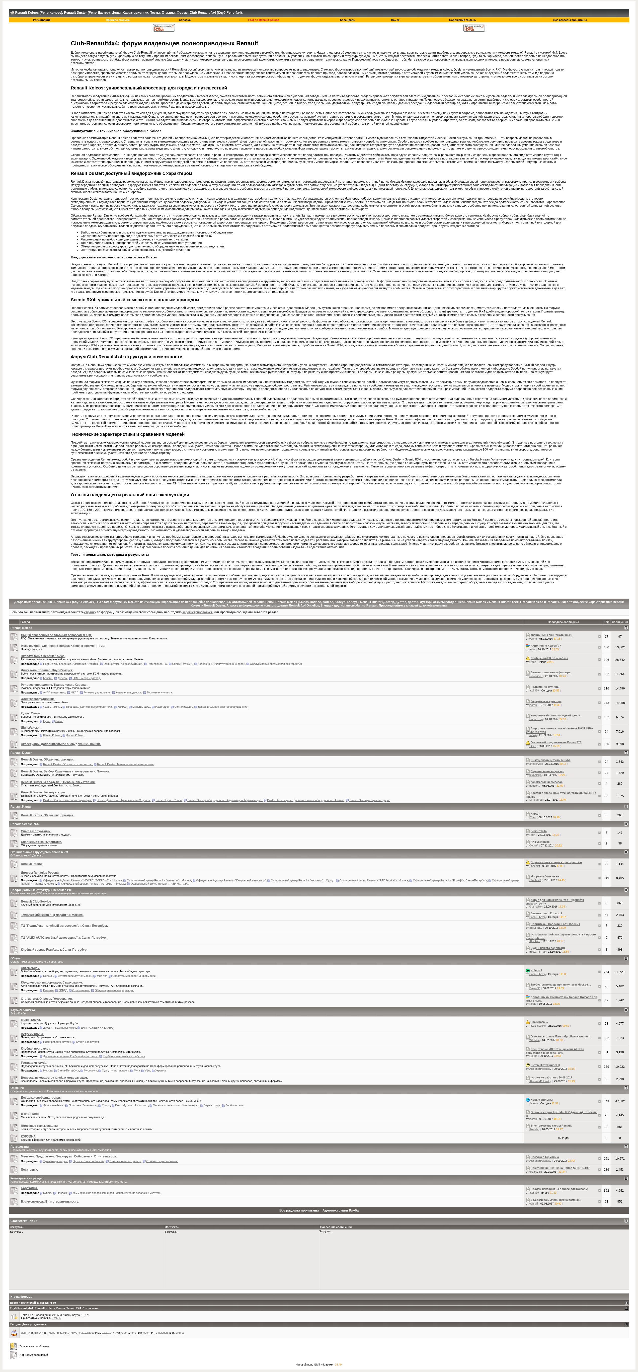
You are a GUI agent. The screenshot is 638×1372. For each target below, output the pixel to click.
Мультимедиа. (141, 706)
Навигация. (162, 706)
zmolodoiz (162, 1332)
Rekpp (533, 1055)
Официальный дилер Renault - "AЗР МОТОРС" (160, 883)
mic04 (38, 1332)
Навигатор (536, 719)
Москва (48, 1070)
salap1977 (108, 1332)
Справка (185, 19)
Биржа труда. (212, 1105)
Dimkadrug (536, 799)
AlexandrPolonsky (540, 1068)
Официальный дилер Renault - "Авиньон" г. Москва (159, 880)
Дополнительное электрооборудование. (223, 706)
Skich (532, 746)
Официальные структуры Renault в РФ (39, 852)
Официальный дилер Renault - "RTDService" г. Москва (373, 880)
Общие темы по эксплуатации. (123, 663)
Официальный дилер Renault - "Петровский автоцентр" (231, 880)
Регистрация (41, 19)
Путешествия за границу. (125, 1161)
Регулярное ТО (157, 663)
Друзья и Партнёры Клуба (59, 1027)
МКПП (75, 692)
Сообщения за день (462, 19)
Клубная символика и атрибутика (124, 1056)
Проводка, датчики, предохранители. (89, 706)
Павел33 (534, 988)
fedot (532, 649)
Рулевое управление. (97, 692)
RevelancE (536, 676)
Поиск (395, 19)
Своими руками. (182, 663)
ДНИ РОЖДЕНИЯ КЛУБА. (97, 1027)
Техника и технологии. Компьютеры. (176, 1105)
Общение (17, 1088)
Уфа (147, 1070)
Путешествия (20, 1146)
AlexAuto (534, 941)
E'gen (532, 661)
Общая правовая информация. (114, 990)
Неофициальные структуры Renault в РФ (41, 890)
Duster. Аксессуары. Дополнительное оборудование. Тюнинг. (305, 800)
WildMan (534, 1040)
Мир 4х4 (102, 975)
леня (24, 1332)
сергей (533, 1203)
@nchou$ (535, 880)
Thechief (534, 865)
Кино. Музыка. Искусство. (131, 1105)
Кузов (46, 721)
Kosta (532, 1003)
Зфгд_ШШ (535, 927)
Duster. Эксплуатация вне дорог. (369, 800)
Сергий (533, 845)
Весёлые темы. (235, 1105)
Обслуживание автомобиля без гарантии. (276, 663)
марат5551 (56, 1332)
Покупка (48, 990)
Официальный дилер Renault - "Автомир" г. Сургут (302, 880)
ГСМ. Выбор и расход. (87, 678)
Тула (137, 1070)
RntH (532, 834)
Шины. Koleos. (52, 735)
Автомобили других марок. (75, 975)
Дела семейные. (53, 1105)
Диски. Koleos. (75, 735)
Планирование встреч (57, 1041)
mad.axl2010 (86, 1332)
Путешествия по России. (88, 1161)
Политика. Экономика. (83, 1105)
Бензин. (48, 678)
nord (133, 1332)
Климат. (122, 706)
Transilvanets (537, 1025)
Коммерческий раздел (27, 1178)
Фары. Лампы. (52, 706)
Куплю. (47, 1192)
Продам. (62, 1192)
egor (146, 1332)
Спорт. (106, 1105)
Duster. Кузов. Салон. (169, 800)
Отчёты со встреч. (88, 1041)
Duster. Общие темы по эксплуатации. (67, 800)
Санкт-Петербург (68, 1070)
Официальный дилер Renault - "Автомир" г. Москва (93, 883)
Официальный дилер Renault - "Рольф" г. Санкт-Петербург (450, 880)
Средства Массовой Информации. (134, 975)
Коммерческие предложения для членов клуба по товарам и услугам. (117, 1192)
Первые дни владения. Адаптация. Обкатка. (71, 663)
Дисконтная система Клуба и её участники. (70, 1056)
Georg (125, 1332)
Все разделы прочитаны (570, 19)
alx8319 (534, 690)
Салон (59, 721)
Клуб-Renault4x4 (22, 1010)
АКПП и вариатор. (54, 692)
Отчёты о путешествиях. (162, 1161)
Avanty (533, 1103)
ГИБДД (63, 990)
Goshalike (535, 906)
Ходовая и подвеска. (129, 692)
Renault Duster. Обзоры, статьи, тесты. (67, 764)
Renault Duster (21, 753)
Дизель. (63, 678)
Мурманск (90, 1070)
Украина (160, 1070)
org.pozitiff (535, 1171)
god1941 (534, 785)
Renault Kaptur (21, 806)
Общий (15, 958)
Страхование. (81, 990)
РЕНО (74, 1332)
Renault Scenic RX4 (24, 824)
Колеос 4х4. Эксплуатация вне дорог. (221, 663)
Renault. (48, 975)
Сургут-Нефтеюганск (115, 1070)
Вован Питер (537, 916)
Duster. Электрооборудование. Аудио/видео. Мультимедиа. (224, 800)
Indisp (533, 735)
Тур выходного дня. (55, 1161)
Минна (179, 1332)
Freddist (534, 1129)
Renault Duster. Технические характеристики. (125, 764)
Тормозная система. (160, 692)
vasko (533, 638)
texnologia (535, 774)
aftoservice (536, 763)
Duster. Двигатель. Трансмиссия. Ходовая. (124, 800)
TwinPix (56, 1317)
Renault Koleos (21, 628)
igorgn (533, 704)
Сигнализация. (183, 706)
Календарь (347, 19)
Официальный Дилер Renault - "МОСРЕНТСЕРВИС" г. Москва (82, 880)
